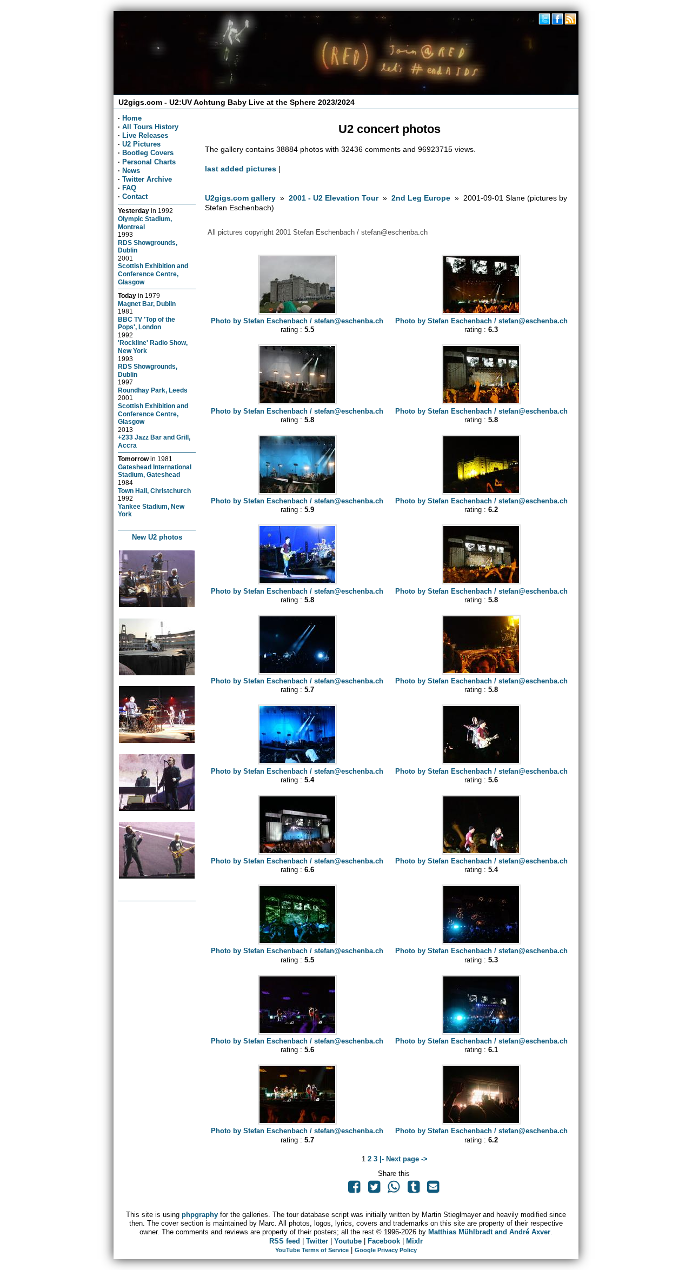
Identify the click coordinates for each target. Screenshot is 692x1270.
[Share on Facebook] (354, 1189)
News (131, 171)
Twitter (317, 1241)
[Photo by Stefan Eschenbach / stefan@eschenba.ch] (297, 312)
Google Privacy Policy (386, 1250)
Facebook (384, 1241)
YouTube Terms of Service (312, 1250)
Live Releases (145, 135)
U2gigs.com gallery (240, 198)
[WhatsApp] (393, 1189)
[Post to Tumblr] (413, 1189)
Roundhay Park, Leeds (153, 390)
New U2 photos (157, 537)
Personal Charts (149, 162)
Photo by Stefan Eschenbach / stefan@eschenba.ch (297, 321)
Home (132, 118)
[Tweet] (374, 1189)
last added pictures (240, 168)
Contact (135, 196)
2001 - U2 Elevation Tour (333, 198)
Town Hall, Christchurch (154, 490)
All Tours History (150, 127)
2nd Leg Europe (420, 198)
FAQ (129, 188)
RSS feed (284, 1241)
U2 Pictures (141, 144)
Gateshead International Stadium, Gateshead (154, 470)
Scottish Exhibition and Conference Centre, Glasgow (153, 273)
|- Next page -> (404, 1159)
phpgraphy (200, 1215)
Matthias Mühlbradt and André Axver (489, 1232)
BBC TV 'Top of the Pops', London (146, 323)
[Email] (433, 1189)
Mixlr (414, 1241)
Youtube (348, 1241)
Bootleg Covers (148, 153)
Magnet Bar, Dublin (147, 303)
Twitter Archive (147, 179)
